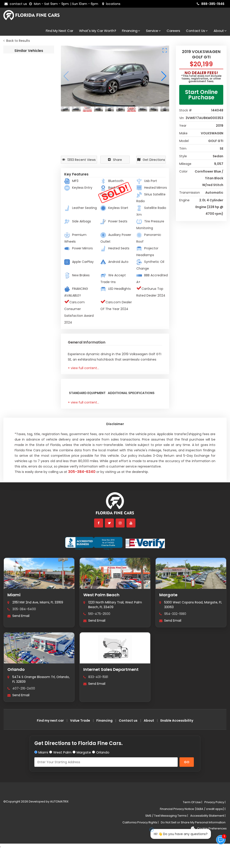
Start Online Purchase (201, 94)
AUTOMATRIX (59, 801)
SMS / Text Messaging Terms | (166, 816)
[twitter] (109, 523)
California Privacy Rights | (140, 822)
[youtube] (131, 523)
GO (186, 762)
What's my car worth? (97, 30)
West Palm (62, 752)
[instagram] (120, 523)
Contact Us (195, 30)
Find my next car (59, 30)
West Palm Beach (101, 595)
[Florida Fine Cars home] (115, 505)
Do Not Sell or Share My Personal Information (193, 822)
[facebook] (99, 523)
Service (152, 30)
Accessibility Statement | (208, 816)
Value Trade (80, 720)
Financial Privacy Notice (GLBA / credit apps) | (193, 809)
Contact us (128, 720)
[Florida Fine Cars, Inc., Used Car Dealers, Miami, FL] (93, 543)
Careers (173, 30)
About (219, 30)
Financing (129, 30)
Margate (168, 595)
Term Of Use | (192, 802)
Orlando (16, 669)
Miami (13, 595)
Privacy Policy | (215, 802)
